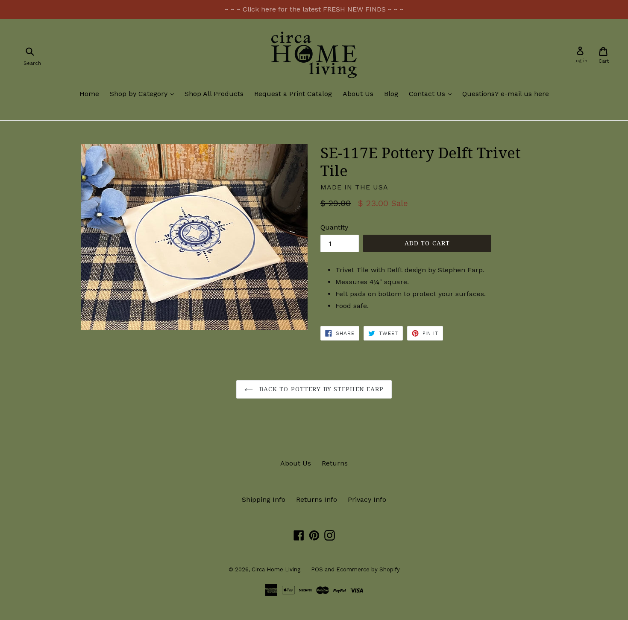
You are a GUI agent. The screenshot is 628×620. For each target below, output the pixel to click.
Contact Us (432, 93)
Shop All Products (214, 94)
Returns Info (316, 499)
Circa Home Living (276, 569)
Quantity (334, 227)
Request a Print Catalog (293, 94)
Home (89, 94)
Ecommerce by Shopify (368, 569)
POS (317, 569)
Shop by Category (144, 93)
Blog (391, 94)
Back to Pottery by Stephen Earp (320, 389)
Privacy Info (367, 499)
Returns (335, 463)
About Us (358, 94)
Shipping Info (263, 499)
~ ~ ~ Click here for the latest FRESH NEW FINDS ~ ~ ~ (314, 9)
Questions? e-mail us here (505, 94)
